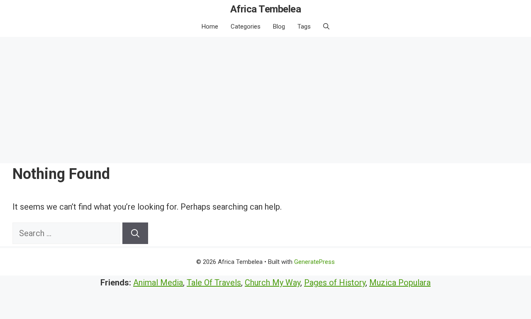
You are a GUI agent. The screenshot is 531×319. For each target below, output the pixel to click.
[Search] (135, 233)
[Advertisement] (265, 99)
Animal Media (158, 283)
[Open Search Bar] (326, 26)
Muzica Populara (400, 283)
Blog (279, 26)
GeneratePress (314, 262)
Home (210, 26)
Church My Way (272, 283)
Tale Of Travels (214, 283)
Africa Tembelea (265, 9)
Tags (304, 26)
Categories (246, 26)
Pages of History (334, 283)
